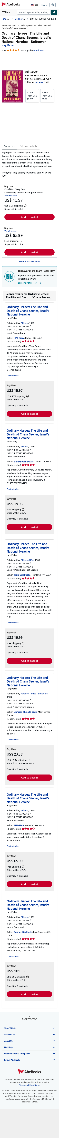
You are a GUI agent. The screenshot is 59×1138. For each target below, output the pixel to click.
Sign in (44, 5)
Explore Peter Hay (27, 282)
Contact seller (13, 375)
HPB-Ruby (19, 337)
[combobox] (33, 12)
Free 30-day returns (29, 261)
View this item (10, 195)
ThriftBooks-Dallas (24, 461)
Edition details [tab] (28, 146)
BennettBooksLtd (23, 932)
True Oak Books (22, 574)
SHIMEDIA (19, 825)
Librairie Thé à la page (25, 711)
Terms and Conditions (29, 1085)
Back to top (29, 1019)
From (32, 95)
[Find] (54, 12)
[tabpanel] (28, 164)
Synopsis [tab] (9, 146)
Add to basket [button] (29, 217)
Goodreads (39, 50)
